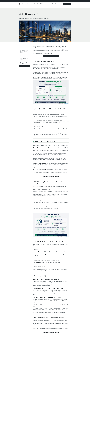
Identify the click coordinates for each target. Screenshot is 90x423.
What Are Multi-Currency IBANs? (23, 48)
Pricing (50, 3)
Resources (46, 3)
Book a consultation (23, 66)
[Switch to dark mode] (70, 1)
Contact (56, 3)
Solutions (41, 3)
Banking (28, 6)
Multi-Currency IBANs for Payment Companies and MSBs (24, 56)
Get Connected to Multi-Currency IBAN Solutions (24, 63)
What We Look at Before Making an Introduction (24, 59)
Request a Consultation (67, 3)
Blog (53, 3)
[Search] (69, 1)
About (38, 3)
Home (35, 3)
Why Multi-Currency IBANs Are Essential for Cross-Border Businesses (23, 51)
